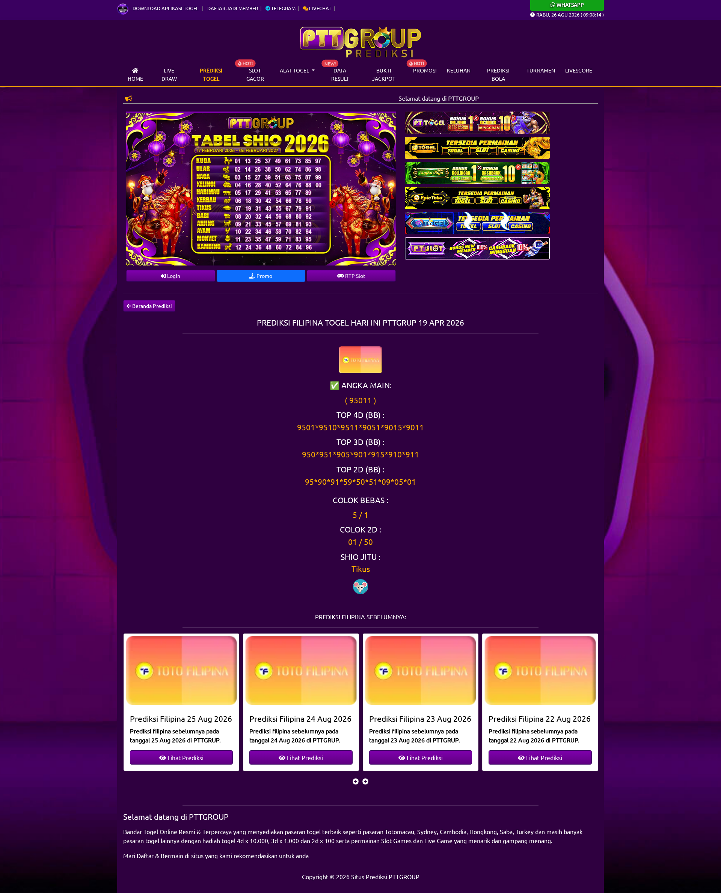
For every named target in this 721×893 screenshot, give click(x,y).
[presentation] (356, 781)
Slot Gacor (255, 74)
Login (173, 275)
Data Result (340, 74)
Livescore (578, 70)
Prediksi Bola (498, 74)
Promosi (425, 70)
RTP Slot (354, 275)
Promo (263, 275)
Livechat (319, 8)
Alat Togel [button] (295, 70)
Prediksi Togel (211, 74)
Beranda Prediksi (151, 305)
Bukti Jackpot (383, 74)
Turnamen (540, 70)
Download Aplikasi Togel (165, 8)
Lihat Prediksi (184, 757)
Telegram (283, 8)
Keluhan (459, 70)
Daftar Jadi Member (232, 8)
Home (135, 78)
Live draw (169, 74)
